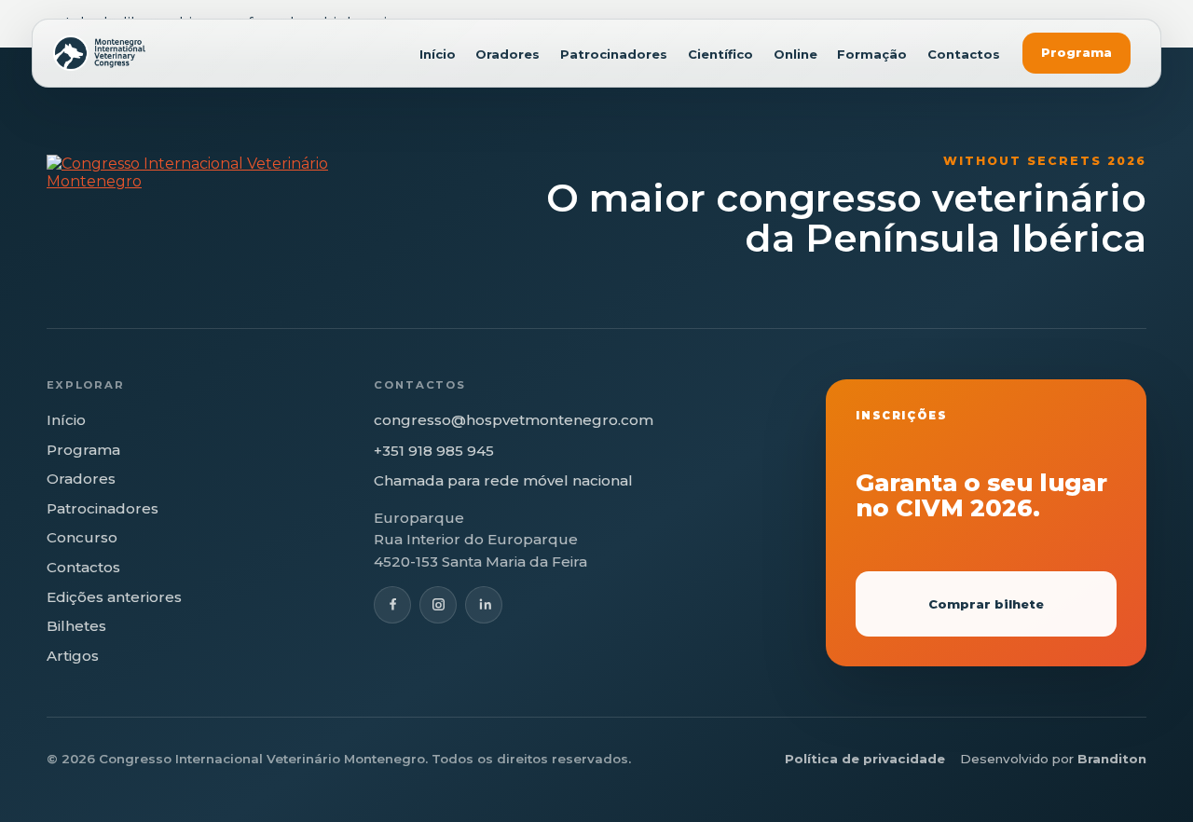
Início (437, 55)
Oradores (507, 55)
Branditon (1111, 758)
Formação (872, 55)
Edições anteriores (114, 597)
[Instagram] (438, 604)
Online (795, 55)
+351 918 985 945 (434, 450)
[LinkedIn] (483, 604)
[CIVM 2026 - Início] (99, 53)
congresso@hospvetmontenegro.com (513, 420)
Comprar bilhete (986, 603)
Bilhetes (76, 626)
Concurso (82, 537)
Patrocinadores (613, 55)
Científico (720, 55)
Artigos (73, 655)
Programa (1076, 52)
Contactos (963, 55)
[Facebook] (392, 604)
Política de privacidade (865, 758)
